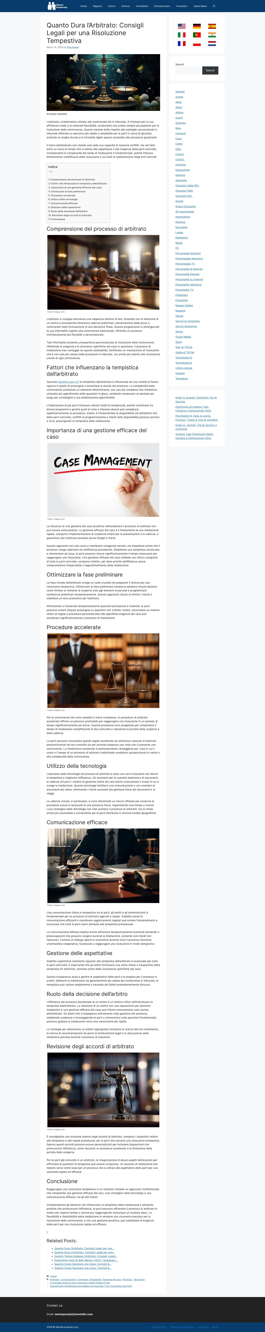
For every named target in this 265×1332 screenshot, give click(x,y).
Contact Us (203, 1327)
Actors (111, 6)
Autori (179, 117)
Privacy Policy (159, 1327)
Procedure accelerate (63, 195)
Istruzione (181, 227)
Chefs (179, 143)
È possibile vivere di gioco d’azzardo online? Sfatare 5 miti (80, 1282)
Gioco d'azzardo (185, 206)
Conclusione (58, 219)
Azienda (180, 123)
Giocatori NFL (183, 196)
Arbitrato (54, 1279)
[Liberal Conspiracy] (57, 6)
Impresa (180, 222)
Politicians (181, 295)
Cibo (178, 149)
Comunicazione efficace (64, 203)
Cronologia (82, 1279)
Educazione (182, 169)
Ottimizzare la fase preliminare (68, 191)
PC (177, 248)
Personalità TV (184, 289)
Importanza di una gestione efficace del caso (76, 187)
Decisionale (95, 1279)
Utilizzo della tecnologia (64, 199)
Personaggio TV (185, 263)
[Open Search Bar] (214, 6)
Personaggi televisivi (188, 253)
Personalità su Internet (189, 279)
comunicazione (68, 1279)
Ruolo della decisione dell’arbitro (69, 211)
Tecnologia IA (183, 362)
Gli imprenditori (184, 211)
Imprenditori (182, 216)
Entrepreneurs (162, 6)
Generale (181, 180)
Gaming (180, 175)
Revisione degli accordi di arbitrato (72, 215)
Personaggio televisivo (189, 258)
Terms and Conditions (182, 1327)
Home (84, 6)
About (215, 1327)
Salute (179, 315)
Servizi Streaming (186, 326)
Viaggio (180, 373)
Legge (53, 1276)
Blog (178, 128)
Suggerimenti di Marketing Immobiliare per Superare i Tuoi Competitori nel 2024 (91, 1286)
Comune (180, 164)
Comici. (179, 159)
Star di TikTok (183, 347)
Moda (178, 242)
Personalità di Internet (189, 269)
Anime (179, 96)
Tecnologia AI (183, 357)
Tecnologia (139, 1279)
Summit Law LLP (68, 381)
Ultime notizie (183, 368)
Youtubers (181, 6)
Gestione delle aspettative (66, 207)
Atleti (178, 102)
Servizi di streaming (187, 321)
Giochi (179, 201)
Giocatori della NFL (187, 185)
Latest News (200, 6)
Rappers (97, 6)
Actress (125, 6)
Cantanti (180, 133)
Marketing (181, 237)
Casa (178, 138)
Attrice (179, 112)
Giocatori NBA (184, 190)
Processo (127, 1279)
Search (179, 64)
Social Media (183, 336)
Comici (179, 154)
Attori (178, 107)
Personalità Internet (187, 274)
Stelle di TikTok (184, 352)
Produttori (181, 300)
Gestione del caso (112, 1279)
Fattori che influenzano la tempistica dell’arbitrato (79, 183)
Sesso (179, 331)
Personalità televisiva (188, 284)
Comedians (142, 6)
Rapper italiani (184, 305)
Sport (178, 342)
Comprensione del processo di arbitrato (72, 179)
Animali (179, 91)
